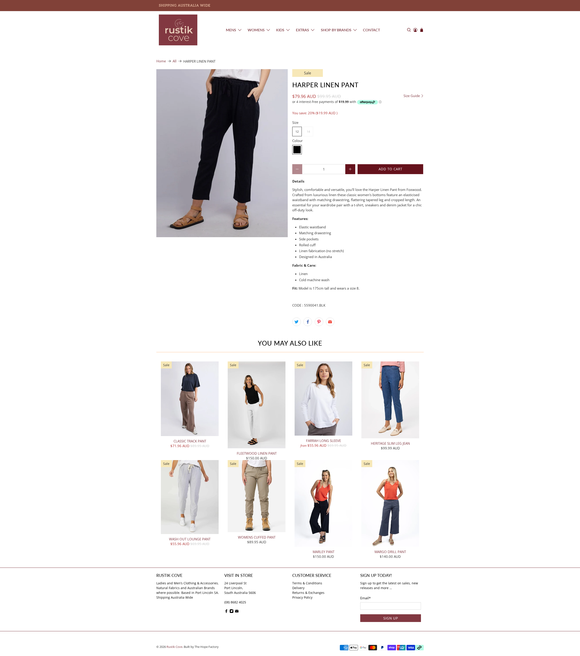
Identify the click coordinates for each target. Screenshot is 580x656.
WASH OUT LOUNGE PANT (189, 539)
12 (297, 131)
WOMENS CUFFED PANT (257, 537)
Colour (297, 140)
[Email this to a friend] (330, 321)
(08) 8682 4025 (235, 602)
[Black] (297, 149)
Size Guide (412, 96)
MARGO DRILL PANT (390, 551)
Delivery (298, 588)
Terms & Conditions (307, 583)
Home (161, 61)
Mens (231, 30)
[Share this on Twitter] (296, 321)
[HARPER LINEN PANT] (222, 153)
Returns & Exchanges (308, 592)
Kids (280, 30)
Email (365, 598)
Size (295, 122)
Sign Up (390, 618)
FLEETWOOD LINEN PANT (257, 453)
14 (308, 131)
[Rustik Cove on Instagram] (232, 612)
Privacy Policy (302, 597)
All (174, 61)
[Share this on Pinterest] (319, 321)
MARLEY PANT (323, 551)
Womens (256, 30)
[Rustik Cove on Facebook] (226, 612)
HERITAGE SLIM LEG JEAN (390, 443)
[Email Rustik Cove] (237, 612)
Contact (371, 30)
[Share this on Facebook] (307, 321)
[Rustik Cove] (178, 30)
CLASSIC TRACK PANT (190, 441)
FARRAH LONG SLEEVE (323, 440)
